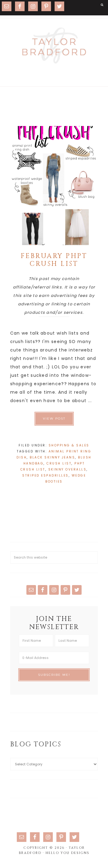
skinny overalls (67, 469)
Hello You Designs (67, 853)
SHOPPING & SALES (69, 445)
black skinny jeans (52, 457)
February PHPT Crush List (54, 260)
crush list (58, 463)
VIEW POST (54, 418)
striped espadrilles (45, 475)
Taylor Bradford (54, 45)
